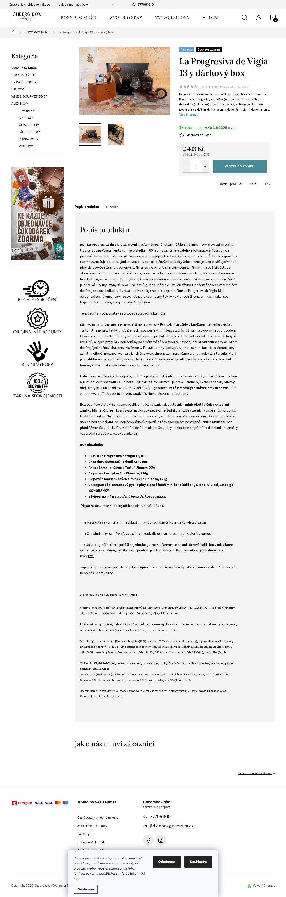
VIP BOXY (18, 89)
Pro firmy (83, 834)
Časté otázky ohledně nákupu (29, 4)
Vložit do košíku (239, 166)
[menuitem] (78, 18)
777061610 (160, 816)
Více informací (189, 114)
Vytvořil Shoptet (264, 885)
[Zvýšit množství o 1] (205, 166)
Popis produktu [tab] (87, 206)
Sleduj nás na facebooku (148, 840)
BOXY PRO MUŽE (24, 68)
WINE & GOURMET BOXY (29, 96)
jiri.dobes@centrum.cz (171, 826)
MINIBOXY (26, 146)
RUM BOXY (27, 111)
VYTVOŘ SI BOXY (23, 82)
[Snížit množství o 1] (186, 166)
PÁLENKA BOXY (30, 132)
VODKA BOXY (28, 139)
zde (76, 878)
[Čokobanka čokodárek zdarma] (37, 213)
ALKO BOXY (19, 103)
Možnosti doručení (199, 135)
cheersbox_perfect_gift (161, 840)
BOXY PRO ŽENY (23, 75)
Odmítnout (166, 861)
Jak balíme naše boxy (74, 4)
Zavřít (204, 182)
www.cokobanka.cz (122, 433)
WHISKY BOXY (29, 125)
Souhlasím (198, 861)
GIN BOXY (26, 118)
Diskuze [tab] (112, 206)
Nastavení (86, 889)
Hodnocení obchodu (91, 842)
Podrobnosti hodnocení (234, 86)
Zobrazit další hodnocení (255, 773)
